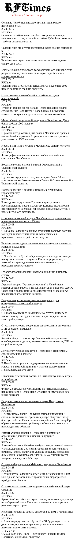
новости (42, 533)
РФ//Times (23, 533)
